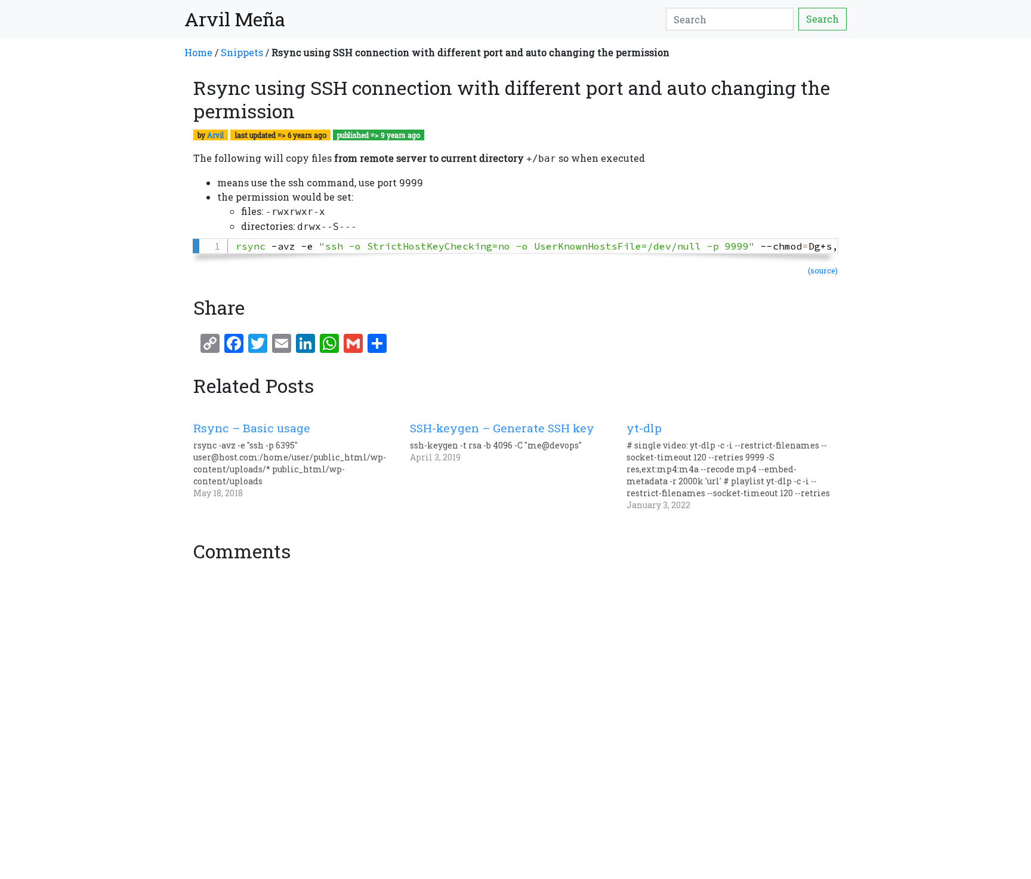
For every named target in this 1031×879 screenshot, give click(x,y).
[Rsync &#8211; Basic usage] (301, 460)
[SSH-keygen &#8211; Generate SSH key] (518, 442)
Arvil (215, 135)
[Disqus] (515, 716)
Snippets (242, 52)
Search (822, 19)
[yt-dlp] (734, 466)
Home (198, 52)
